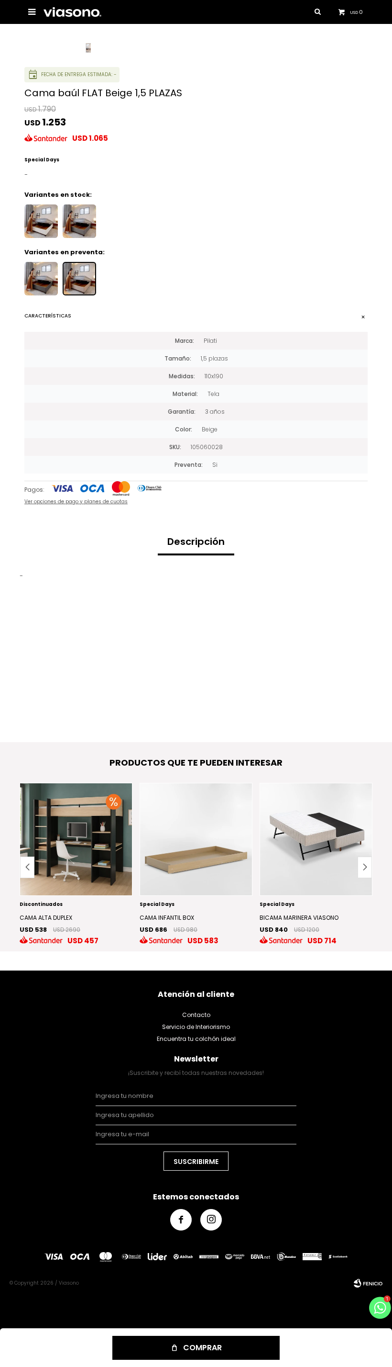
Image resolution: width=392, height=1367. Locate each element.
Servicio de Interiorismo (196, 1027)
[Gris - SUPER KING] (41, 278)
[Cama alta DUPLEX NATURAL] (76, 839)
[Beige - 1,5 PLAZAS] (79, 278)
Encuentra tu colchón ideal (196, 1039)
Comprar (202, 1347)
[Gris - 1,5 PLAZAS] (79, 221)
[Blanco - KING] (41, 221)
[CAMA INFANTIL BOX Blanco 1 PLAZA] (196, 839)
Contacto (196, 1015)
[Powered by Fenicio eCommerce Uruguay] (368, 1283)
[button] (365, 867)
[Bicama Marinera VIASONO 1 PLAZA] (316, 839)
